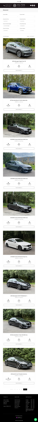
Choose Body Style (23, 23)
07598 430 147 (8, 5)
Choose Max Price (23, 19)
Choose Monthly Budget (7, 23)
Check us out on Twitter (34, 5)
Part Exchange (17, 403)
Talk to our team (8, 6)
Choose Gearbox (22, 28)
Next (25, 389)
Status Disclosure (17, 406)
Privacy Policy (17, 405)
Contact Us (16, 407)
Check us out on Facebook (32, 5)
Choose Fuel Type (6, 28)
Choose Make (5, 14)
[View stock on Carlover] (30, 5)
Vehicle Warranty (17, 401)
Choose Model (22, 14)
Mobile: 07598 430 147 (7, 406)
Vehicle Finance (17, 402)
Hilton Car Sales (19, 5)
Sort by (28, 36)
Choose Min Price (6, 19)
